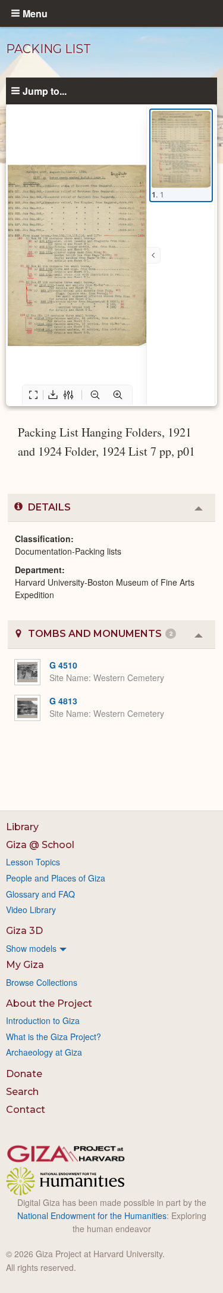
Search (22, 1091)
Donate (24, 1073)
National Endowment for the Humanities (92, 1215)
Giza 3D (24, 930)
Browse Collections (41, 982)
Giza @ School (40, 844)
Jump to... (45, 90)
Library (22, 827)
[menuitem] (111, 948)
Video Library (31, 909)
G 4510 (63, 665)
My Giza (25, 964)
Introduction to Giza (43, 1020)
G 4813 (63, 701)
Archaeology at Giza (44, 1052)
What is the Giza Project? (53, 1037)
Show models (31, 948)
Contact (25, 1109)
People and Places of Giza (55, 878)
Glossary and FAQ (40, 894)
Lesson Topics (33, 862)
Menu (35, 13)
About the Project (49, 1003)
